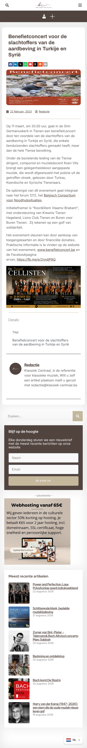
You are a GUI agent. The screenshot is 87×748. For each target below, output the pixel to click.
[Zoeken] (78, 416)
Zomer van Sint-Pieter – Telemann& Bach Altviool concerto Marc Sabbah (55, 635)
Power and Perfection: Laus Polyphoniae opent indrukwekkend (55, 586)
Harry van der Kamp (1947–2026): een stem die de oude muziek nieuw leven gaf (55, 707)
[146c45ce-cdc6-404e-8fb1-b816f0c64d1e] (43, 307)
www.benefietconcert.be (56, 250)
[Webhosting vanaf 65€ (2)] (37, 563)
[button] (7, 5)
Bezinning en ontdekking (48, 656)
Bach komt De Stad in (47, 680)
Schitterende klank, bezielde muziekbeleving (51, 610)
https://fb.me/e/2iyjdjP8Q (36, 259)
